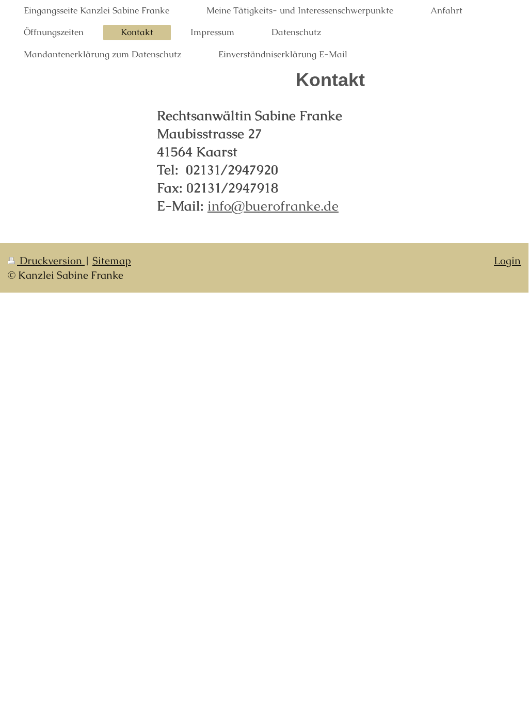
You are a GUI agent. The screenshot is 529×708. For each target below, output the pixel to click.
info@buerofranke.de (273, 206)
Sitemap (111, 260)
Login (507, 260)
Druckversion (51, 260)
